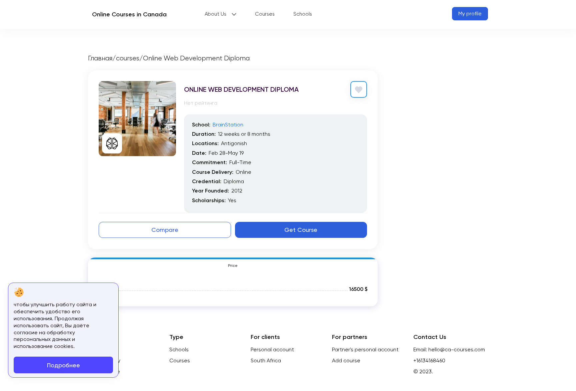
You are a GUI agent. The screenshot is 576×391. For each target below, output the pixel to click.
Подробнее (63, 365)
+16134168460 (429, 360)
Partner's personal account (365, 349)
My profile (470, 13)
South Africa (266, 360)
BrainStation (228, 124)
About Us (215, 14)
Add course (346, 360)
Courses (265, 14)
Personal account (272, 349)
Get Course (300, 229)
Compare (164, 229)
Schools (302, 14)
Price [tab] (233, 265)
